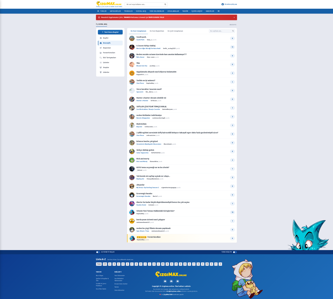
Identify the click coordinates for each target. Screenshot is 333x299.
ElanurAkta (154, 161)
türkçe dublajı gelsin (145, 150)
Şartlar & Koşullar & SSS (102, 280)
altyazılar (140, 185)
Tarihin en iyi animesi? (145, 80)
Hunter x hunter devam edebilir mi (151, 98)
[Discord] (171, 281)
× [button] (234, 17)
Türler (102, 11)
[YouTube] (165, 281)
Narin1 (155, 196)
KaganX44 (140, 74)
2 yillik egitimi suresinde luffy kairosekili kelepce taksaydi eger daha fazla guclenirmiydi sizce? (177, 133)
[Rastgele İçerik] (218, 11)
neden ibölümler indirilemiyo (149, 115)
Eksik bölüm (141, 124)
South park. (141, 37)
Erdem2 (151, 205)
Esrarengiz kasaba (144, 193)
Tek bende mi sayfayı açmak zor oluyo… (153, 176)
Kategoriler (115, 11)
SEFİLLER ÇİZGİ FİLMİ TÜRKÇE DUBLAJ (151, 107)
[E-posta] (178, 281)
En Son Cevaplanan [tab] (138, 31)
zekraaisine (150, 135)
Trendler (128, 11)
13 (232, 212)
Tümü (99, 264)
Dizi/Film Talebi (101, 289)
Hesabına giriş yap (231, 4)
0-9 (105, 264)
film (138, 63)
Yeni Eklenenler (157, 11)
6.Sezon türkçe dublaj (145, 46)
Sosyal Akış (141, 11)
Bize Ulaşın (99, 275)
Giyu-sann (151, 57)
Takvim (185, 11)
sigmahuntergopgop (168, 187)
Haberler (210, 11)
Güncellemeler (119, 290)
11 (232, 47)
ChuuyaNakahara (153, 179)
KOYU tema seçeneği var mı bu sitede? (152, 167)
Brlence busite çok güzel (147, 141)
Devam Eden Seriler (120, 284)
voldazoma (149, 127)
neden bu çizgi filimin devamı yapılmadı (153, 228)
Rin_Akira (149, 92)
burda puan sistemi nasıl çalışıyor (150, 220)
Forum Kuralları (150, 237)
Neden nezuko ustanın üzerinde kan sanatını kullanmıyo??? (161, 54)
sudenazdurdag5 (158, 118)
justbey (152, 66)
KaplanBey (150, 83)
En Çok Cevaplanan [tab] (175, 31)
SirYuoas (154, 100)
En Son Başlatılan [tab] (157, 31)
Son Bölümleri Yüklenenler (119, 280)
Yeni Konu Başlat (111, 32)
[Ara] (233, 31)
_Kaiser (139, 170)
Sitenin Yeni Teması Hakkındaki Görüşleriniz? (155, 211)
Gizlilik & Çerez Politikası (101, 285)
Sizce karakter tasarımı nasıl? (149, 89)
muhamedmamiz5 (143, 222)
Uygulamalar (173, 11)
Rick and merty (142, 159)
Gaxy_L (149, 40)
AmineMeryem (167, 109)
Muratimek (168, 144)
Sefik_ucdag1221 (169, 48)
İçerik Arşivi (196, 11)
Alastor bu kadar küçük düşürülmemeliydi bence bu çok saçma (162, 202)
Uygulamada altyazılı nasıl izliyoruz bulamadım (156, 72)
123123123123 (155, 153)
